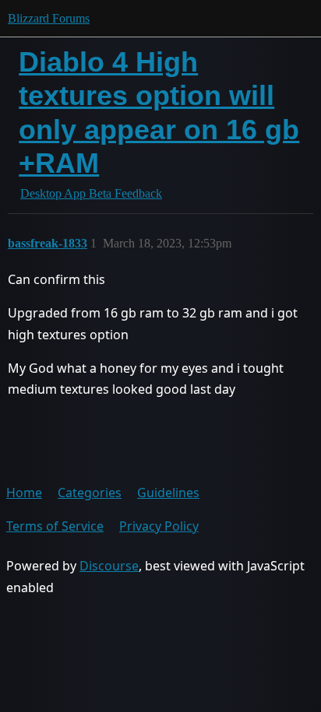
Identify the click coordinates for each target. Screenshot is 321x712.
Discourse (109, 565)
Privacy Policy (159, 526)
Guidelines (168, 492)
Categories (90, 492)
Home (24, 492)
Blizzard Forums (49, 18)
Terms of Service (55, 526)
